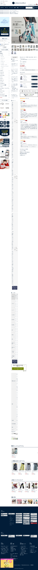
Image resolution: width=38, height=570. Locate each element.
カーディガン (2, 75)
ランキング (11, 7)
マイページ (32, 548)
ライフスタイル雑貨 (3, 95)
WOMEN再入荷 (16, 13)
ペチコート (2, 73)
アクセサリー (2, 83)
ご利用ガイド (15, 558)
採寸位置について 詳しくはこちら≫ (14, 361)
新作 (15, 7)
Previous (13, 31)
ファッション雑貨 (26, 518)
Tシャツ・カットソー (12, 516)
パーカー (11, 519)
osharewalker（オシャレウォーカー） (4, 10)
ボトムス (17, 11)
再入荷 (1, 53)
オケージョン (33, 516)
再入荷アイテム (12, 13)
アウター (1, 70)
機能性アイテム (26, 523)
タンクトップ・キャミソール (5, 67)
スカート (1, 78)
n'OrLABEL (14, 11)
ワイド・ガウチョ (14, 10)
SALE (1, 97)
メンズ (1, 92)
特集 (18, 7)
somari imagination (11, 536)
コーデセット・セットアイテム (4, 89)
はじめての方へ (23, 546)
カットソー (3, 58)
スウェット (3, 61)
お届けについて (23, 547)
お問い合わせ (23, 552)
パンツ (11, 10)
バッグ (1, 86)
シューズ (1, 81)
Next (37, 31)
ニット (2, 59)
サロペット (2, 80)
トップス (10, 513)
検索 (33, 8)
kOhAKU (17, 535)
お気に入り (32, 549)
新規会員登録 (32, 546)
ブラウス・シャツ (4, 64)
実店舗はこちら (33, 552)
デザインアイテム (14, 12)
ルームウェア (2, 94)
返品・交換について (24, 548)
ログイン (31, 4)
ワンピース (2, 72)
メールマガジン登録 (33, 547)
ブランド (11, 11)
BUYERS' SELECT (32, 536)
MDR (24, 535)
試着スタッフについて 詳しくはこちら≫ (14, 287)
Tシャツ (2, 56)
